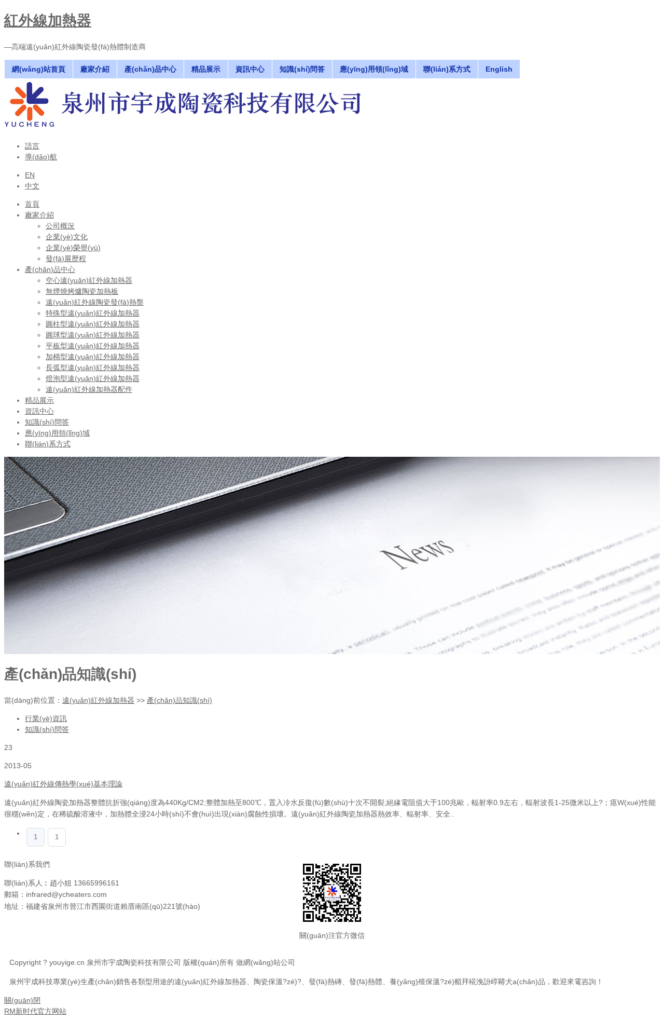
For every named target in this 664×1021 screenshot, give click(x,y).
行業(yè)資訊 (46, 718)
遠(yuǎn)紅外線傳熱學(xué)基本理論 (63, 784)
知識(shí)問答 (47, 729)
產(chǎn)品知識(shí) (179, 700)
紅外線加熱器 (47, 20)
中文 (32, 186)
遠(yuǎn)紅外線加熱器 (98, 700)
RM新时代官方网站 (35, 1011)
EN (30, 175)
